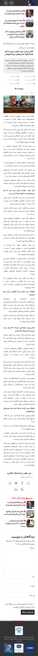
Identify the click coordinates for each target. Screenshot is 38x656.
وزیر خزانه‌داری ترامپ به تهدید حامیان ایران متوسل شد (15, 12)
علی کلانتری (13, 76)
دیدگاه (32, 548)
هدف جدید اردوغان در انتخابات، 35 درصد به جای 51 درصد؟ (15, 523)
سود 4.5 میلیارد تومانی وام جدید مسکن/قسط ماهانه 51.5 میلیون (14, 23)
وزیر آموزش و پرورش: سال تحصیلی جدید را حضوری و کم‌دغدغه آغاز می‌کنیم (15, 34)
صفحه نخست (30, 47)
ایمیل (32, 586)
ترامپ (26, 93)
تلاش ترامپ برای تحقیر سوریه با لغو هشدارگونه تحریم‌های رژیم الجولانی (19, 53)
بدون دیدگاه (13, 83)
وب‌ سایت (32, 595)
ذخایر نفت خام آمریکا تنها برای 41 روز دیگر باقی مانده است (14, 513)
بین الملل (22, 47)
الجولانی (32, 93)
